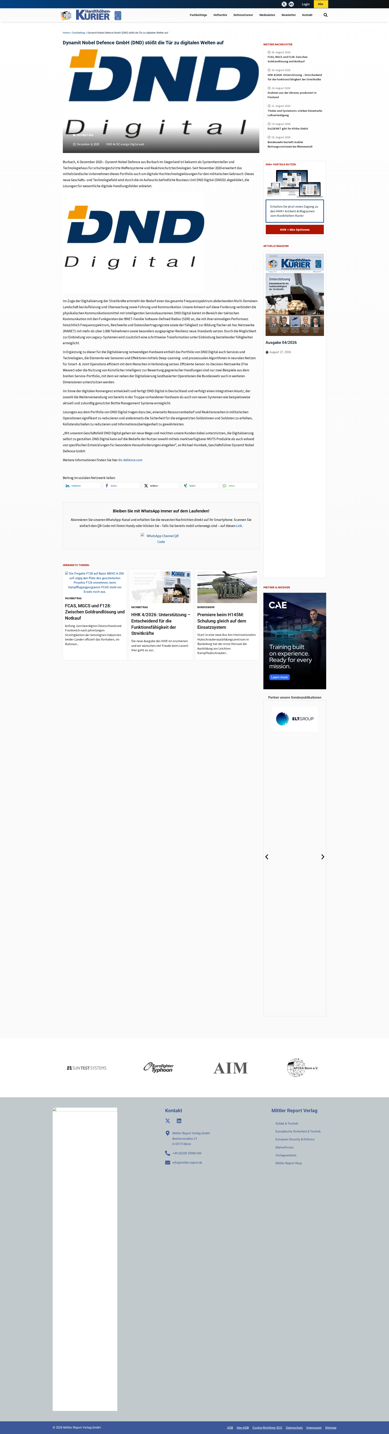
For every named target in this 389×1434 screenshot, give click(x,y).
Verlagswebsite (286, 1155)
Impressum (314, 1428)
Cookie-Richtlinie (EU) (267, 1428)
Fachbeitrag (78, 32)
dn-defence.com (130, 460)
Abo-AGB (243, 1428)
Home (66, 32)
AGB (230, 1428)
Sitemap (330, 1428)
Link (239, 526)
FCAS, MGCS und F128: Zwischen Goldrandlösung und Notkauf (95, 612)
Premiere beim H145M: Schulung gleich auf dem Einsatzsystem (221, 621)
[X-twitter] (284, 4)
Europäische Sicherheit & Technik (298, 1131)
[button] (325, 15)
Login (306, 4)
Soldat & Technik (287, 1123)
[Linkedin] (179, 1120)
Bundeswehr (206, 607)
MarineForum (285, 1147)
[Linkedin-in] (291, 4)
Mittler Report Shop (289, 1163)
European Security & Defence (295, 1139)
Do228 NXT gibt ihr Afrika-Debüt (288, 128)
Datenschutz (294, 1428)
